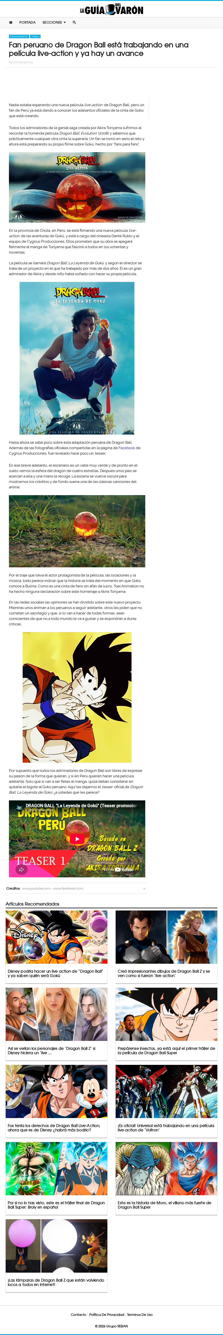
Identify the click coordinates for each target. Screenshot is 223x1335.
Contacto (78, 1315)
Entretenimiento (19, 36)
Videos (35, 36)
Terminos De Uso (140, 1315)
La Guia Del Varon (111, 9)
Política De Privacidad (106, 1315)
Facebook (126, 448)
